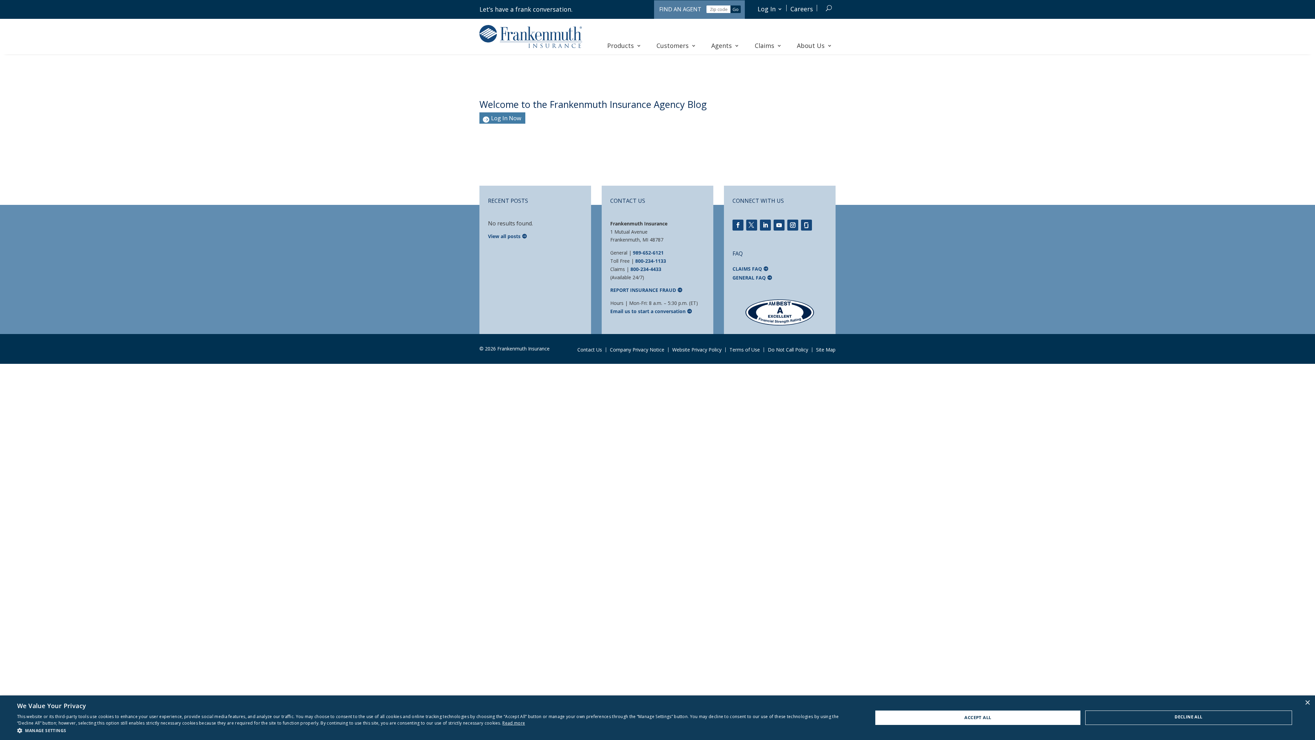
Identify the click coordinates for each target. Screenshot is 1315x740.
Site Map (826, 349)
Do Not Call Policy (788, 349)
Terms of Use (744, 349)
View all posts (504, 236)
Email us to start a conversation (648, 311)
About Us (811, 45)
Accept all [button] (977, 717)
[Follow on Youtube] (779, 225)
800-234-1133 (650, 261)
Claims (764, 45)
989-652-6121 (648, 252)
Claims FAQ (747, 269)
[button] (432, 731)
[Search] (829, 8)
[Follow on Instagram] (792, 225)
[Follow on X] (751, 225)
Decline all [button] (1188, 717)
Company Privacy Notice (637, 349)
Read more (513, 723)
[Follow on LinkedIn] (765, 225)
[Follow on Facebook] (737, 225)
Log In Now (506, 118)
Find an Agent (680, 9)
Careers (801, 9)
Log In (766, 9)
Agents (721, 45)
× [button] (1307, 702)
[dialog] (657, 717)
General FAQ (749, 277)
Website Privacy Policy (697, 349)
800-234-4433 (645, 269)
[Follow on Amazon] (806, 225)
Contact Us (589, 349)
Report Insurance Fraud (643, 290)
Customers (672, 45)
